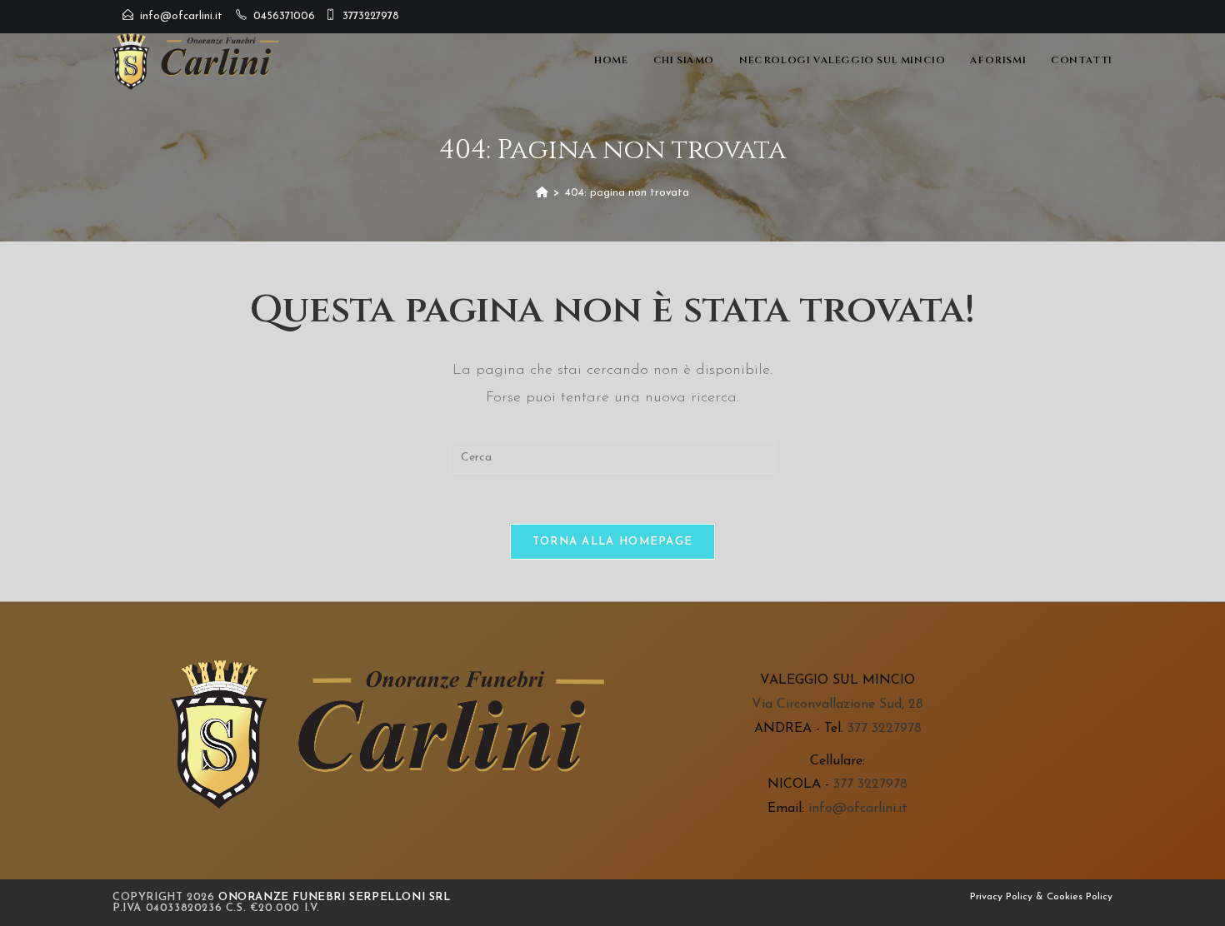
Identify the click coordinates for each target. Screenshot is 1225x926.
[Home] (542, 192)
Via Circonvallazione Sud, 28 (837, 704)
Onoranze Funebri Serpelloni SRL (334, 897)
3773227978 (370, 16)
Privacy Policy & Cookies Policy (1041, 897)
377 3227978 (885, 728)
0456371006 (284, 16)
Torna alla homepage (612, 541)
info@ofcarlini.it (181, 16)
